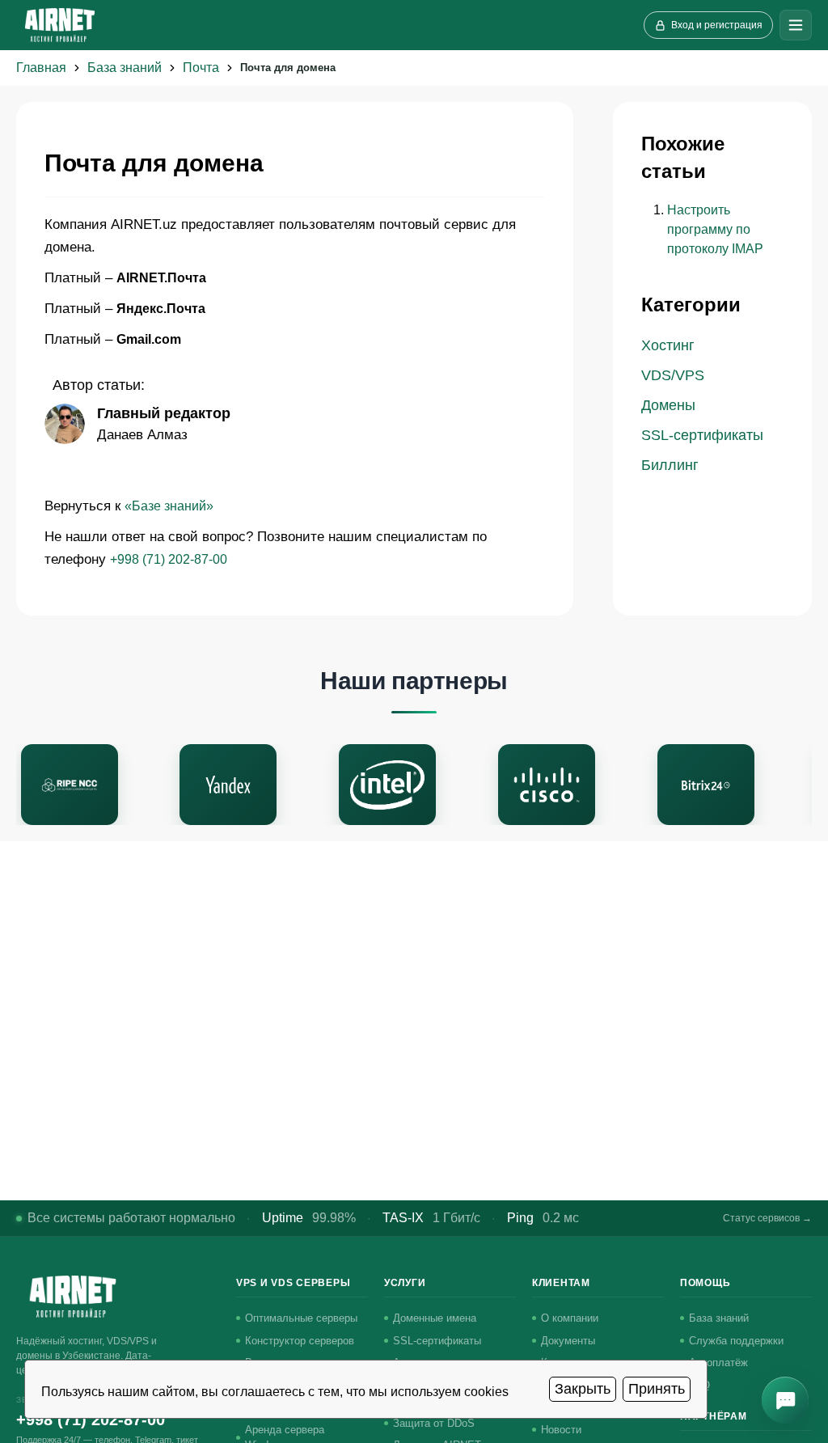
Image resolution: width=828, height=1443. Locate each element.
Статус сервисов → (767, 1218)
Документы (568, 1341)
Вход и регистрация (717, 25)
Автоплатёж (718, 1362)
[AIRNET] (60, 25)
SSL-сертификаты (702, 435)
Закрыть (582, 1389)
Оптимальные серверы (301, 1318)
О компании (569, 1318)
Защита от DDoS (434, 1423)
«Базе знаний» (169, 506)
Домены (668, 405)
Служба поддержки (736, 1341)
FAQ (699, 1385)
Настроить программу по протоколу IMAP (715, 229)
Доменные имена (434, 1318)
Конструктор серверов (299, 1341)
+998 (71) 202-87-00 (168, 559)
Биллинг (670, 465)
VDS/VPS (672, 375)
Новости (561, 1430)
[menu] (795, 25)
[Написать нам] (785, 1400)
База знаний (719, 1318)
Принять (656, 1389)
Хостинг (668, 345)
